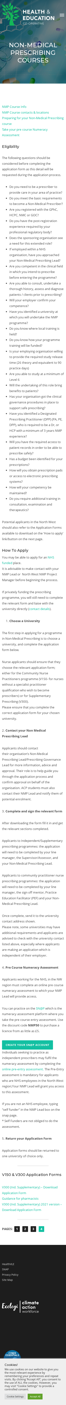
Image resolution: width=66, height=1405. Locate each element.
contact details (39, 609)
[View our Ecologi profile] (20, 1307)
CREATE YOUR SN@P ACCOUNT (27, 1045)
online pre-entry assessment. (23, 1069)
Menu (62, 15)
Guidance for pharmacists (20, 1198)
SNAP (5, 1269)
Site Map (7, 1280)
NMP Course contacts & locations (25, 112)
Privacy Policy (10, 1274)
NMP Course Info (14, 107)
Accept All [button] (35, 1396)
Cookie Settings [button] (15, 1396)
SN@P (40, 1008)
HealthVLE (8, 1264)
